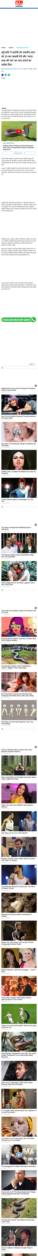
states (11, 47)
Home (3, 47)
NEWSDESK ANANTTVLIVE (13, 69)
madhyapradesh (22, 47)
